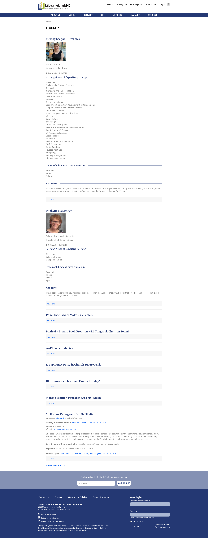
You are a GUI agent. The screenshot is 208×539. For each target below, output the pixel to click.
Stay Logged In (137, 521)
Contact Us (151, 4)
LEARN (72, 15)
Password (133, 511)
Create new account (162, 524)
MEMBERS (117, 15)
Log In (162, 4)
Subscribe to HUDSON (55, 465)
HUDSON (94, 422)
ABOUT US (55, 15)
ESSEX (84, 422)
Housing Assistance (99, 453)
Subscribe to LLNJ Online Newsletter (104, 477)
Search (168, 4)
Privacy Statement (101, 497)
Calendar (109, 4)
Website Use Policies (77, 497)
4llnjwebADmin (59, 418)
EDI (102, 15)
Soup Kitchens (81, 453)
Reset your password (162, 527)
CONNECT (152, 15)
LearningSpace (136, 4)
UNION (103, 422)
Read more (51, 200)
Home (48, 21)
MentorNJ (135, 15)
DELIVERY (88, 15)
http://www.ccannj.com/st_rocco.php (65, 429)
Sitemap (58, 497)
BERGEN (76, 422)
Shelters (113, 453)
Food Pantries (66, 453)
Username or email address (140, 501)
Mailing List (122, 4)
